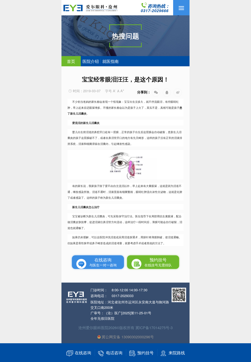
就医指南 (110, 61)
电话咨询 (115, 353)
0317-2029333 (123, 295)
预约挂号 (146, 353)
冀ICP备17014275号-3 (154, 327)
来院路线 (177, 353)
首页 (71, 61)
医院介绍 (90, 61)
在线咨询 (83, 353)
